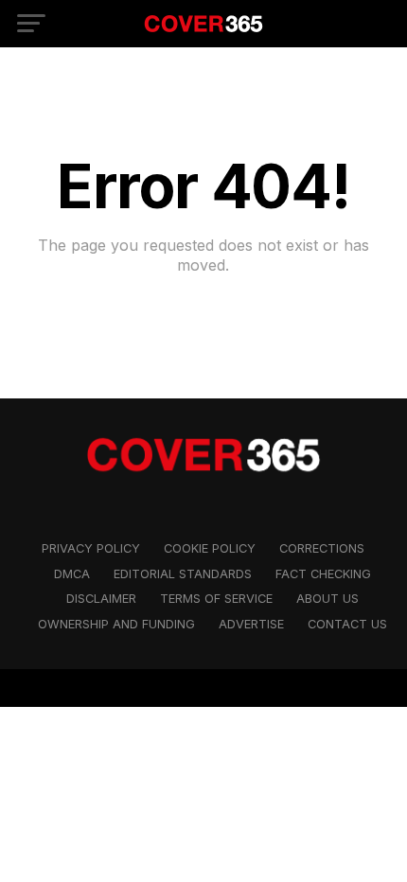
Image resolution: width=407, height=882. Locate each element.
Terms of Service (216, 598)
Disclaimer (101, 598)
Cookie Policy (210, 548)
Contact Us (347, 624)
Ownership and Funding (116, 624)
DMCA (72, 574)
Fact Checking (323, 574)
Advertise (251, 624)
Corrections (321, 548)
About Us (327, 598)
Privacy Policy (91, 548)
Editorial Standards (183, 574)
